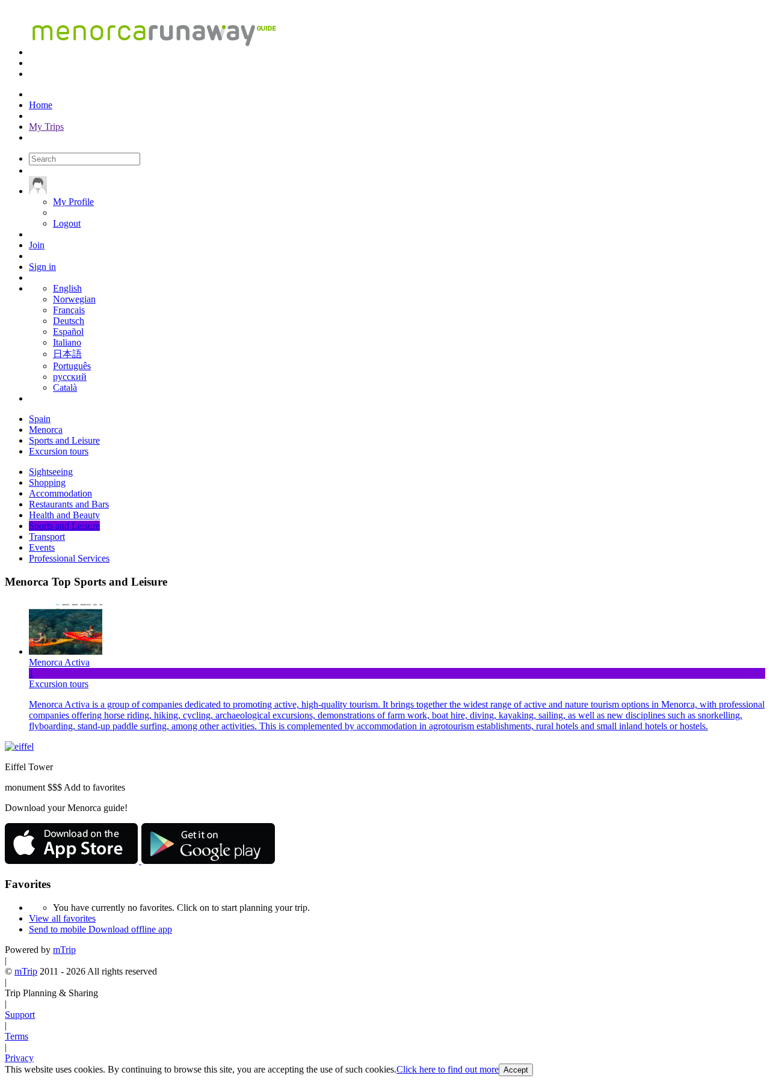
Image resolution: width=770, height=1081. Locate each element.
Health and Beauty (64, 515)
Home (40, 105)
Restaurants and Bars (69, 504)
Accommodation (60, 493)
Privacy (19, 1058)
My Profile (73, 202)
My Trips (46, 126)
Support (20, 1014)
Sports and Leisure (64, 526)
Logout (67, 223)
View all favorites (62, 918)
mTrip (64, 950)
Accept (516, 1069)
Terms (16, 1036)
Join (37, 245)
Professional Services (69, 558)
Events (42, 547)
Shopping (47, 482)
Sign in (42, 267)
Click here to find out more (447, 1069)
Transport (47, 536)
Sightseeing (51, 472)
